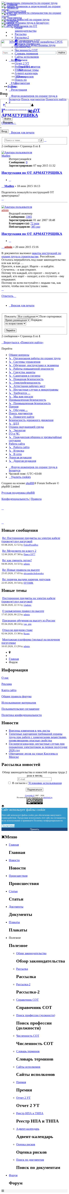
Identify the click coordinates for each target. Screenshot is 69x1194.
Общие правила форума (16, 696)
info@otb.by (47, 797)
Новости (12, 7)
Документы (14, 17)
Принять (34, 829)
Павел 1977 (29, 554)
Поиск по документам (22, 81)
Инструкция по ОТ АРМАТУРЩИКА (31, 173)
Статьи (11, 14)
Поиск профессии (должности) (35, 1015)
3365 (29, 216)
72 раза (34, 223)
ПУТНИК (28, 582)
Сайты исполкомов (27, 56)
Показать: (10, 316)
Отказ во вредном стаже (17, 630)
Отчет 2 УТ (22, 63)
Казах (27, 633)
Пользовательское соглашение (20, 708)
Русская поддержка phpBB (18, 492)
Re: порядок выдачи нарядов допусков (26, 579)
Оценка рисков (24, 76)
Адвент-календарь (26, 73)
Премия (21, 1082)
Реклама (6, 683)
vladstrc (27, 605)
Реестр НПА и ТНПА (29, 1113)
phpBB (30, 483)
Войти (7, 118)
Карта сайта (8, 690)
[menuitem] (20, 477)
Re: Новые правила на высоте (21, 569)
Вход (4, 131)
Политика (8, 825)
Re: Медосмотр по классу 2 (19, 550)
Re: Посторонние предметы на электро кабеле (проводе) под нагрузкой (30, 539)
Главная (12, 4)
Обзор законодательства (25, 29)
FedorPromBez (31, 544)
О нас (5, 677)
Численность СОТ (26, 50)
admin (5, 210)
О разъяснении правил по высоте (23, 611)
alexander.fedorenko (34, 573)
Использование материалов (18, 702)
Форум (11, 86)
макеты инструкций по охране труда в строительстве (31, 255)
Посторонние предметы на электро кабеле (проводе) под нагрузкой (28, 600)
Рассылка (20, 34)
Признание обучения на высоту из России (28, 620)
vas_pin (27, 624)
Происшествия (16, 11)
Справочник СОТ (27, 999)
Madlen (5, 155)
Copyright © (30, 795)
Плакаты (12, 20)
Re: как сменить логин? (17, 560)
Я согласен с (36, 783)
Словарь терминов (26, 53)
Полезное (13, 24)
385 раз (35, 226)
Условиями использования (45, 783)
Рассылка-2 (22, 37)
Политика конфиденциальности (21, 715)
